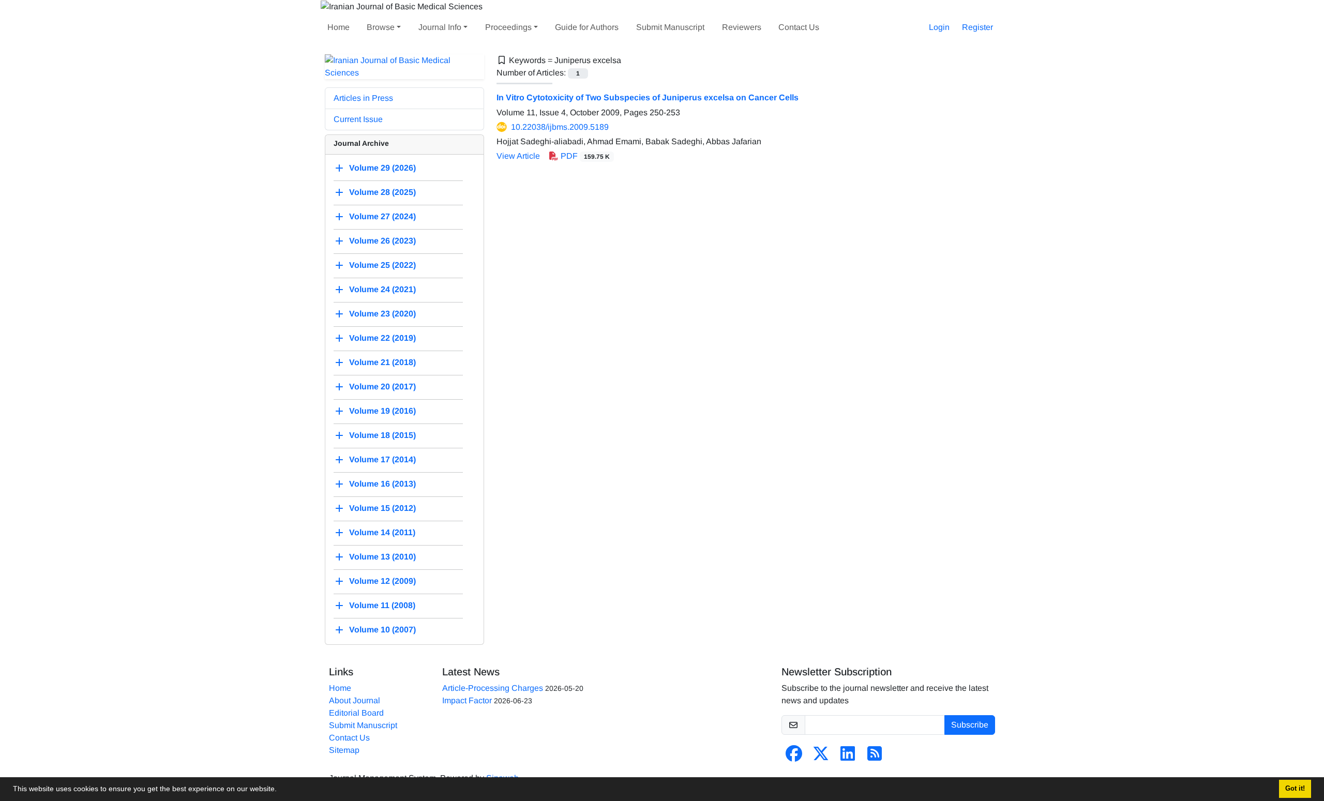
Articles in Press (363, 98)
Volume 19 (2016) (382, 410)
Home (338, 27)
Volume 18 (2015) (382, 435)
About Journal (354, 700)
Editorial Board (356, 712)
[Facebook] (793, 756)
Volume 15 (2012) (382, 508)
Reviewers (741, 27)
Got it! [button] (1295, 788)
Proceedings (508, 27)
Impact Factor (467, 700)
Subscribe (969, 724)
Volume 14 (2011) (382, 532)
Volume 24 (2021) (382, 289)
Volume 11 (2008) (382, 605)
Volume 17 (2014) (382, 459)
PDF (584, 156)
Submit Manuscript (670, 27)
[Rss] (874, 756)
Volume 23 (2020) (382, 313)
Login (939, 27)
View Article (518, 156)
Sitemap (344, 750)
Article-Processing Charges (492, 688)
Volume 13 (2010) (382, 556)
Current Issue (358, 119)
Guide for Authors (587, 27)
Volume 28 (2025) (382, 192)
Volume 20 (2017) (382, 386)
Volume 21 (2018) (382, 362)
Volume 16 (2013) (382, 483)
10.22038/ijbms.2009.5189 (560, 127)
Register (977, 27)
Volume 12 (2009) (382, 581)
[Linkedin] (847, 756)
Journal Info (439, 27)
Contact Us (798, 27)
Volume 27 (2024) (382, 216)
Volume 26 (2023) (382, 240)
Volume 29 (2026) (382, 167)
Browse (381, 27)
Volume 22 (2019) (382, 338)
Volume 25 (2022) (382, 265)
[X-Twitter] (820, 756)
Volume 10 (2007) (382, 629)
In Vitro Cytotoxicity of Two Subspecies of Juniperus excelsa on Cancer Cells (647, 97)
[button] (280, 790)
